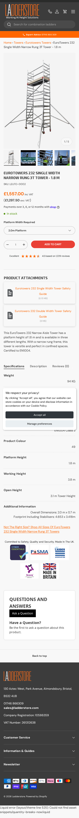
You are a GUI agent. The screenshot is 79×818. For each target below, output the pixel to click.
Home (8, 43)
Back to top (39, 655)
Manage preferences (39, 423)
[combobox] (39, 24)
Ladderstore (18, 796)
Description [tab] (38, 366)
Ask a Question (22, 613)
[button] (65, 12)
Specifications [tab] (14, 366)
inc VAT (29, 194)
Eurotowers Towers (38, 43)
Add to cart (52, 244)
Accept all (40, 415)
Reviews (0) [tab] (60, 366)
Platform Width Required (19, 222)
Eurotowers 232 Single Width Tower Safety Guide (43, 291)
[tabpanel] (39, 446)
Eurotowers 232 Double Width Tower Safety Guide (43, 313)
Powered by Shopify (36, 796)
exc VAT (25, 200)
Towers (18, 43)
